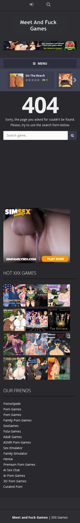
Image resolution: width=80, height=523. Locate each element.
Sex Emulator (12, 448)
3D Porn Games (14, 481)
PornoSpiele (12, 403)
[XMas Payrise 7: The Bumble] (37, 344)
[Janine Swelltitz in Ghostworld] (59, 368)
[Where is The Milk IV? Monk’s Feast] (14, 319)
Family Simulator (15, 453)
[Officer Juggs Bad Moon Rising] (59, 344)
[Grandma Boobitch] (59, 295)
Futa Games (12, 431)
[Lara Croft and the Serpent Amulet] (37, 295)
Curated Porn (12, 486)
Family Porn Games (17, 420)
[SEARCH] (72, 135)
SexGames (11, 426)
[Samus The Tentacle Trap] (14, 344)
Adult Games (12, 437)
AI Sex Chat (11, 470)
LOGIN (31, 4)
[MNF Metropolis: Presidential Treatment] (14, 295)
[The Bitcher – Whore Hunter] (59, 319)
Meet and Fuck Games (30, 517)
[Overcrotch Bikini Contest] (37, 319)
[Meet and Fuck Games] (40, 35)
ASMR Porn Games (17, 442)
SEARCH (48, 4)
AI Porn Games (14, 475)
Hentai (8, 459)
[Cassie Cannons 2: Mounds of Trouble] (37, 368)
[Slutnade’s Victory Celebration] (14, 368)
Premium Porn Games (19, 464)
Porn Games (12, 409)
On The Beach (35, 75)
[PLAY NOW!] (16, 79)
